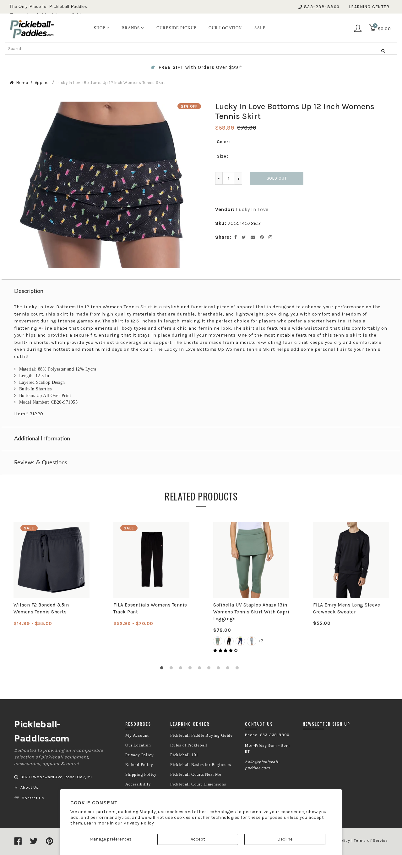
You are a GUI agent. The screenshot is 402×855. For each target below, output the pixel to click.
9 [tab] (239, 669)
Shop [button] (100, 27)
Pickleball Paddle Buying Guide (201, 735)
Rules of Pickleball (188, 745)
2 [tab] (173, 669)
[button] (226, 650)
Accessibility (138, 784)
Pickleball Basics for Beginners (200, 765)
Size (221, 156)
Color (223, 141)
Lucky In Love (252, 209)
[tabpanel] (51, 574)
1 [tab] (163, 669)
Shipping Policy (141, 774)
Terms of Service (371, 840)
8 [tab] (229, 669)
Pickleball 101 (184, 755)
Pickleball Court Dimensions (198, 784)
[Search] (383, 51)
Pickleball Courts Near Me (195, 774)
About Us (29, 787)
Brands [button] (131, 27)
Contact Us (33, 798)
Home (22, 82)
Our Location (138, 745)
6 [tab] (210, 669)
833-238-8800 (322, 6)
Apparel (42, 82)
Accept (198, 839)
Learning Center (369, 6)
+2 (260, 641)
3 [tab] (182, 669)
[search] (201, 48)
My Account (137, 735)
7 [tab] (220, 669)
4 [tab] (191, 669)
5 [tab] (201, 669)
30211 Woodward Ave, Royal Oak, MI (56, 777)
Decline (284, 839)
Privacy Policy (138, 823)
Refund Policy (139, 765)
